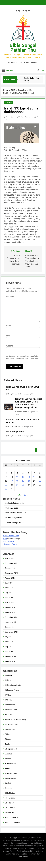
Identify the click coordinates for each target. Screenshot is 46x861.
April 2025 (9, 598)
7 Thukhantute (10, 764)
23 (6, 485)
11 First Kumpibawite (13, 685)
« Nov (20, 495)
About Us (8, 788)
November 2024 (11, 622)
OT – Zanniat (10, 808)
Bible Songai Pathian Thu (23, 48)
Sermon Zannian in (12, 822)
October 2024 (10, 627)
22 (40, 481)
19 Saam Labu (10, 705)
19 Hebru (8, 700)
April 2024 (9, 652)
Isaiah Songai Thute (15, 431)
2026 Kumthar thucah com (15, 513)
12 (23, 477)
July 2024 (8, 637)
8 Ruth (7, 768)
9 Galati (8, 783)
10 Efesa (8, 675)
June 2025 (9, 588)
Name (9, 326)
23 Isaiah (8, 102)
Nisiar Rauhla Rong (11, 536)
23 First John (10, 729)
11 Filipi (8, 680)
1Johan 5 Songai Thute (14, 523)
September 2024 (11, 632)
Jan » (26, 495)
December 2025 (11, 563)
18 (17, 481)
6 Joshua (8, 754)
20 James (9, 714)
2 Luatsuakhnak (11, 710)
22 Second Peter (11, 724)
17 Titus (8, 695)
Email (9, 336)
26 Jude (8, 739)
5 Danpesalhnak (11, 749)
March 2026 (9, 558)
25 (17, 485)
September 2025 (11, 573)
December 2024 (11, 617)
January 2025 (10, 612)
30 (6, 489)
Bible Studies (10, 793)
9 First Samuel (10, 778)
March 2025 (9, 602)
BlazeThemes (22, 857)
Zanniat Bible (8, 541)
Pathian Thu (9, 813)
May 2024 (8, 647)
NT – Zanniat (10, 798)
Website (9, 346)
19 (23, 481)
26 (23, 485)
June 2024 (9, 642)
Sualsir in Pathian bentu (31, 79)
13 (29, 477)
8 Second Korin (11, 773)
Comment (11, 296)
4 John (7, 744)
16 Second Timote (12, 690)
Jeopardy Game (10, 544)
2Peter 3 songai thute (13, 518)
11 (17, 477)
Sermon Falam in (11, 817)
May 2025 (8, 593)
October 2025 (10, 568)
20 (29, 481)
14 (34, 477)
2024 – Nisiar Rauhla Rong (15, 719)
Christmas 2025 (11, 508)
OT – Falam (9, 803)
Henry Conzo (10, 117)
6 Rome (8, 759)
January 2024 (10, 661)
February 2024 (10, 656)
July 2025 (8, 583)
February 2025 (10, 607)
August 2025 (10, 578)
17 (12, 481)
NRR (5, 538)
